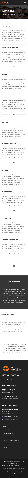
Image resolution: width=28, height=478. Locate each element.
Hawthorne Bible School (9, 437)
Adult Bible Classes (8, 433)
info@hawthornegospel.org (11, 398)
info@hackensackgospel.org (11, 419)
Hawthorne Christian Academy (11, 440)
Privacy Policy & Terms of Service (10, 465)
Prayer (5, 447)
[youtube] (7, 379)
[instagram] (11, 379)
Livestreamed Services (9, 444)
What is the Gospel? (9, 430)
